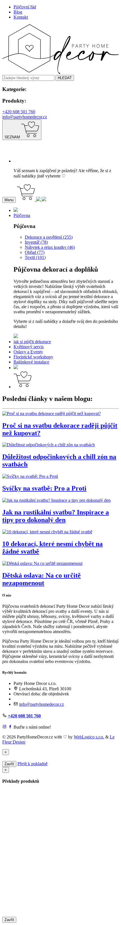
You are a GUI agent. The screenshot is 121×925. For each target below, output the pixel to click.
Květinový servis (29, 346)
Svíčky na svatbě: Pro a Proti (44, 488)
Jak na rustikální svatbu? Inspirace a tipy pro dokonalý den (55, 516)
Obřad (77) (34, 252)
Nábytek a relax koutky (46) (50, 247)
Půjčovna (22, 215)
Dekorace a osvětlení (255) (49, 237)
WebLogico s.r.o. (89, 737)
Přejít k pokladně (32, 763)
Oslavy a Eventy (28, 351)
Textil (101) (35, 257)
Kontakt (21, 17)
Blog (18, 12)
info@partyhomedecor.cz (24, 116)
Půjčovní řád (25, 7)
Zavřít (9, 764)
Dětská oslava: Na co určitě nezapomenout (41, 579)
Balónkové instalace (31, 362)
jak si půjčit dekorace (32, 341)
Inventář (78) (36, 242)
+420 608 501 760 (18, 111)
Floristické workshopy (33, 356)
